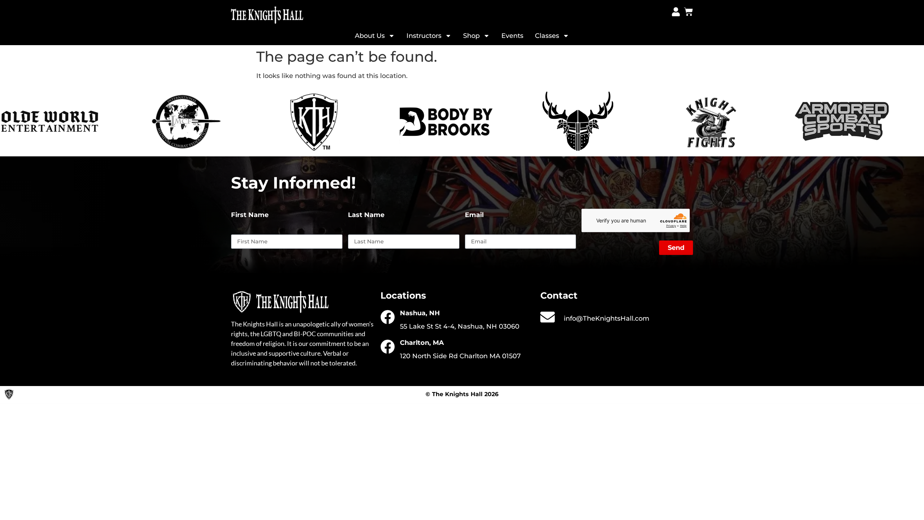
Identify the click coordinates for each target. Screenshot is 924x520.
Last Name (366, 215)
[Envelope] (547, 317)
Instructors (423, 36)
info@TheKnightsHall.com (606, 318)
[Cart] (688, 11)
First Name (250, 215)
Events (512, 36)
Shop (471, 36)
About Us (370, 36)
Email (474, 215)
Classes (547, 36)
